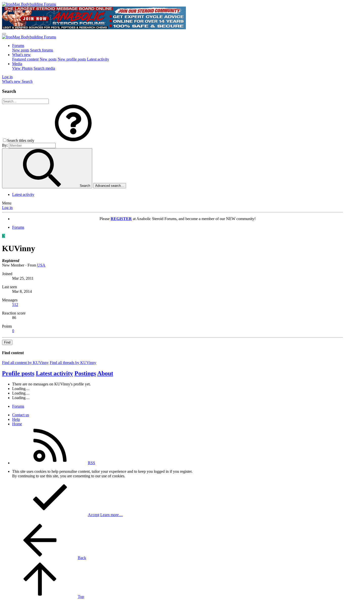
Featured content (25, 59)
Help (16, 419)
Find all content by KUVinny (25, 362)
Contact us (20, 415)
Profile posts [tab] (18, 373)
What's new (21, 55)
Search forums (41, 50)
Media (17, 64)
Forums (18, 45)
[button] (73, 140)
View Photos (22, 68)
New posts (20, 50)
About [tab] (105, 373)
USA (41, 265)
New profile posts (72, 59)
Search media (44, 68)
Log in (7, 207)
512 (15, 304)
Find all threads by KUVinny (73, 362)
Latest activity (98, 59)
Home (17, 424)
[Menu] (4, 34)
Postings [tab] (85, 373)
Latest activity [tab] (54, 373)
